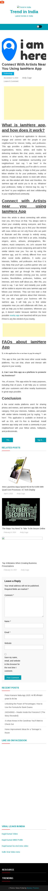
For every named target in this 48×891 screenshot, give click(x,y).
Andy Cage (27, 78)
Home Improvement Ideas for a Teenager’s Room (23, 731)
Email (7, 632)
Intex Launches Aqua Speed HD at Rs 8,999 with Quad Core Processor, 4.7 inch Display (23, 488)
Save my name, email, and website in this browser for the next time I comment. (12, 664)
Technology (7, 73)
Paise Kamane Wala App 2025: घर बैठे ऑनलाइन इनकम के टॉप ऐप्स (23, 697)
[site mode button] (39, 26)
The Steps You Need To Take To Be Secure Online (23, 528)
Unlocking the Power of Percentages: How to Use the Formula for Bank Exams (23, 705)
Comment (9, 595)
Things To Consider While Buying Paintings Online (9, 440)
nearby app (14, 315)
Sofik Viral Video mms (11, 852)
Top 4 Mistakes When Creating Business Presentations (19, 564)
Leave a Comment (11, 81)
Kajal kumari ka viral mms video (15, 846)
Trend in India (24, 11)
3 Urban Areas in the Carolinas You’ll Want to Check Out (24, 722)
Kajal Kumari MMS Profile (12, 840)
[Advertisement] (24, 103)
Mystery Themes (33, 888)
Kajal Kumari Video (10, 834)
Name (8, 621)
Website (8, 643)
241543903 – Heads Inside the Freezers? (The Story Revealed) (25, 714)
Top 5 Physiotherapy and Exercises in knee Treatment (41, 440)
